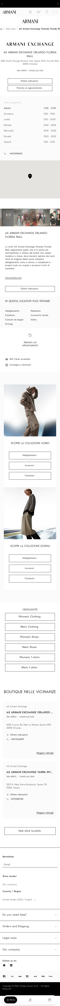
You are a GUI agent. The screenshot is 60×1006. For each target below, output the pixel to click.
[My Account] (30, 999)
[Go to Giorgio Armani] (30, 12)
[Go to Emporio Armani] (38, 12)
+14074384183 (15, 154)
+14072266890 (17, 739)
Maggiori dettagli (45, 753)
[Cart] (49, 999)
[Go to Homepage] (30, 21)
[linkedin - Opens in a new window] (11, 965)
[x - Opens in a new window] (4, 965)
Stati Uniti (11, 29)
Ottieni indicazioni (29, 289)
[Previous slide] (2, 4)
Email (7, 864)
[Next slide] (58, 4)
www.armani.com (13, 278)
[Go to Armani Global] (9, 12)
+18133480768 (16, 799)
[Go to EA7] (47, 12)
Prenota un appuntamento (29, 88)
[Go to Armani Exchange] (55, 12)
